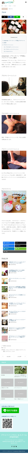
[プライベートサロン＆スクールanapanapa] (8, 2)
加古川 (17, 349)
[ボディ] (20, 356)
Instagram (14, 446)
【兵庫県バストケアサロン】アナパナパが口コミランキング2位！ (17, 304)
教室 (4, 349)
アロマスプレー (8, 351)
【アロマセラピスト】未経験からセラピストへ (17, 295)
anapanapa (8, 345)
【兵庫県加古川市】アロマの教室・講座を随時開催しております (17, 271)
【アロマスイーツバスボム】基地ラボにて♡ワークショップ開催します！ (17, 337)
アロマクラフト (8, 51)
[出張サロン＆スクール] (8, 356)
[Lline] (17, 17)
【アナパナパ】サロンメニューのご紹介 (17, 279)
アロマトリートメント (7, 44)
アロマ (5, 8)
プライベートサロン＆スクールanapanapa (14, 436)
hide (16, 37)
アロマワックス (22, 349)
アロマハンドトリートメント (11, 49)
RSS (16, 446)
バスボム (7, 349)
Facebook (12, 446)
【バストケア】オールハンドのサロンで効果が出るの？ (17, 312)
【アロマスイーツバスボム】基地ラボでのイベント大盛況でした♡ (17, 328)
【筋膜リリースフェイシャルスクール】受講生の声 (17, 320)
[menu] (26, 2)
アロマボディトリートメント (11, 47)
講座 (4, 351)
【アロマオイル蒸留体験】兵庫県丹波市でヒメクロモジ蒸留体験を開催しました (17, 287)
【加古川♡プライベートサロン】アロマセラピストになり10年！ (17, 262)
